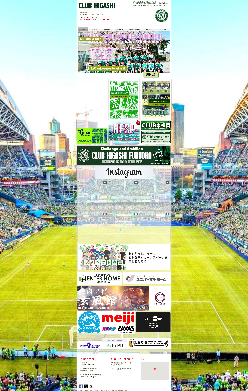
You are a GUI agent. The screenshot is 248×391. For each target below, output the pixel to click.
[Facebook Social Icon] (81, 386)
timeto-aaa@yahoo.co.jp (93, 375)
